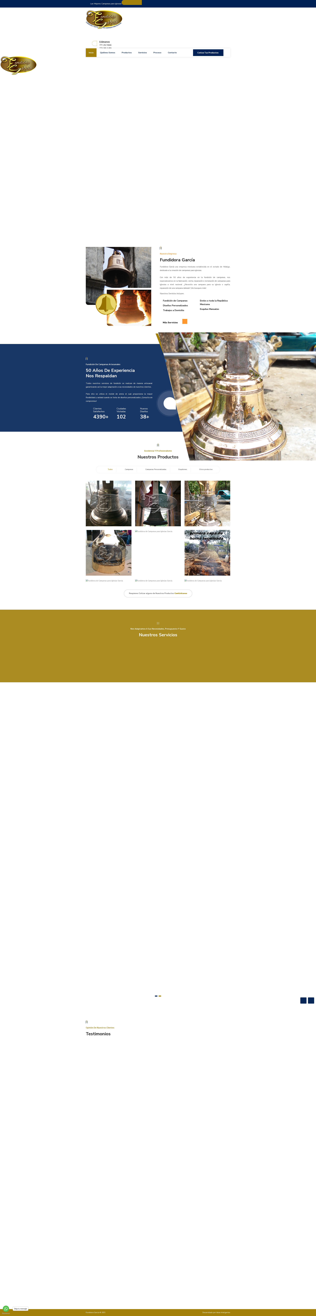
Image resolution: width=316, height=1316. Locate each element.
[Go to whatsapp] (6, 1309)
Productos (127, 52)
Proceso (157, 52)
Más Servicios (170, 322)
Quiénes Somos (107, 52)
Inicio (91, 52)
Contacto (172, 52)
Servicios (142, 52)
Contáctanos (180, 593)
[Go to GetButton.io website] (6, 1313)
